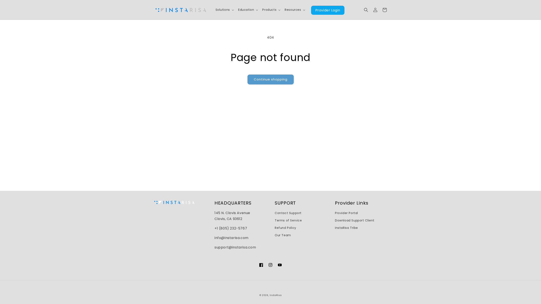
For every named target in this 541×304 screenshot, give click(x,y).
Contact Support (288, 213)
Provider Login (327, 10)
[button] (224, 9)
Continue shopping (270, 79)
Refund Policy (285, 228)
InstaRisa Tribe (346, 228)
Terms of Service (288, 220)
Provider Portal (346, 213)
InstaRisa (275, 295)
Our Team (283, 235)
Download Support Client (354, 220)
